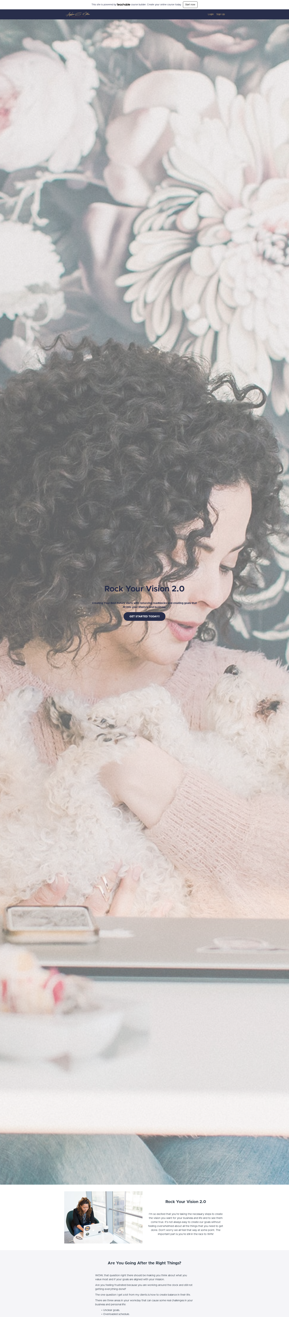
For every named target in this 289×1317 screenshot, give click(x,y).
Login (211, 14)
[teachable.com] (123, 5)
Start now (190, 5)
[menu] (215, 14)
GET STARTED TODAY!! (144, 616)
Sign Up (220, 14)
